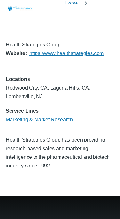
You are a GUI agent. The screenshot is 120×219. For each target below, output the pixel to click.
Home (71, 2)
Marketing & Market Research (39, 119)
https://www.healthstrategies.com (66, 53)
